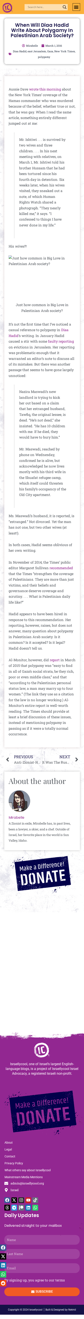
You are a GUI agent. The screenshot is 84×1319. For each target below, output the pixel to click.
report (55, 660)
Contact (10, 1156)
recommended (61, 568)
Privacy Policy (14, 1163)
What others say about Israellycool (28, 1170)
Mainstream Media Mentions (24, 1177)
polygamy (44, 57)
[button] (76, 7)
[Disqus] (42, 974)
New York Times (64, 51)
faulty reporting (61, 341)
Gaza (50, 51)
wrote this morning (45, 89)
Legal (8, 1149)
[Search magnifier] (65, 7)
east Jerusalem (37, 51)
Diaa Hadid (19, 51)
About (9, 1142)
